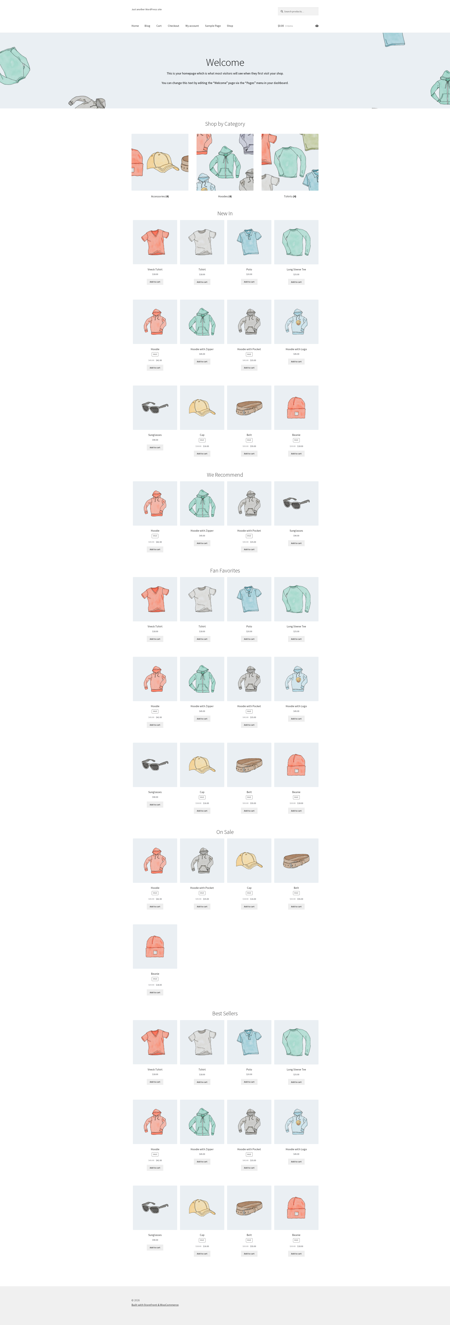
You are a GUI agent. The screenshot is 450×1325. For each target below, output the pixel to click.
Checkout (173, 25)
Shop (230, 25)
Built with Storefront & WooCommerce (155, 1305)
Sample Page (213, 25)
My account (192, 25)
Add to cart (155, 281)
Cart (159, 25)
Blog (147, 25)
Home (135, 25)
